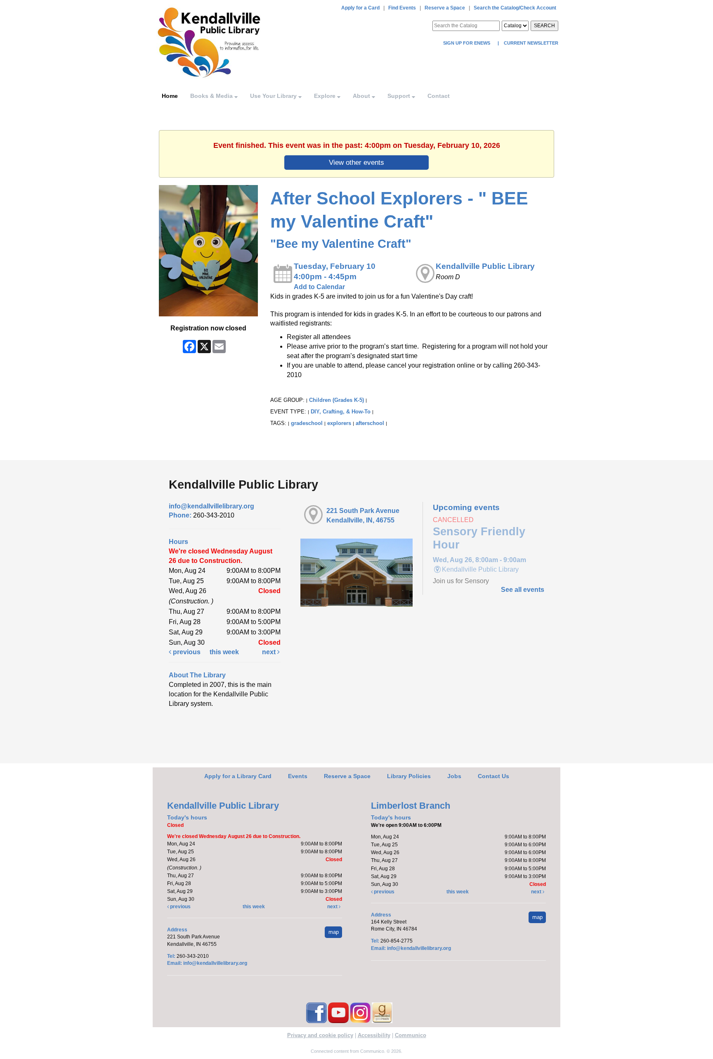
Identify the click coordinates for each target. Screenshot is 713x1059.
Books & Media (212, 96)
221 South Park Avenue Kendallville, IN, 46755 (362, 515)
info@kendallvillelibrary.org (211, 506)
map (333, 932)
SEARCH (544, 25)
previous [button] (186, 651)
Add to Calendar (319, 286)
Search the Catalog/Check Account (515, 8)
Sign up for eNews (467, 42)
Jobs (454, 776)
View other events (356, 162)
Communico (410, 1035)
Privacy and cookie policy (320, 1035)
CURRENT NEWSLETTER (530, 42)
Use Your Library (274, 96)
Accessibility (374, 1035)
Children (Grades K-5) (336, 400)
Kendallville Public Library (485, 266)
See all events (522, 589)
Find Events (402, 8)
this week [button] (224, 651)
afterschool (370, 423)
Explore (325, 96)
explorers (339, 423)
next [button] (269, 651)
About (362, 96)
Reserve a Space (445, 8)
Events (297, 776)
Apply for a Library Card (238, 776)
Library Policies (409, 776)
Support (399, 96)
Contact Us (493, 776)
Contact (438, 96)
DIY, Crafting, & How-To (341, 411)
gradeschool (307, 423)
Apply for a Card (360, 8)
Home (170, 96)
